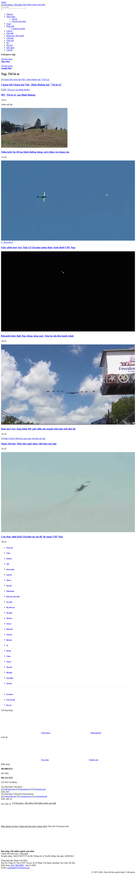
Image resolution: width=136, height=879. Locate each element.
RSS (45, 826)
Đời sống (9, 640)
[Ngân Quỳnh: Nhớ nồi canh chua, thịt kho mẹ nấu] (23, 438)
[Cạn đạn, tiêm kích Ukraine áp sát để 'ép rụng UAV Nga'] (68, 531)
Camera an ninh (18, 28)
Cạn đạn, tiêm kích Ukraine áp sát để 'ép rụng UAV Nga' (32, 536)
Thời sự (9, 14)
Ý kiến (8, 656)
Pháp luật (10, 26)
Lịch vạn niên (10, 699)
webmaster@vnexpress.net (18, 868)
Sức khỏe (10, 47)
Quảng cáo (93, 760)
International (96, 733)
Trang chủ (9, 547)
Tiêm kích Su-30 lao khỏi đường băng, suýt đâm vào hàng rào (35, 152)
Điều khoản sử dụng (9, 826)
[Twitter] (21, 847)
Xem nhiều (9, 678)
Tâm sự (8, 661)
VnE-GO (9, 574)
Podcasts (9, 558)
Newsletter (9, 694)
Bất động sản (10, 607)
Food (8, 24)
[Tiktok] (102, 847)
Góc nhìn (9, 602)
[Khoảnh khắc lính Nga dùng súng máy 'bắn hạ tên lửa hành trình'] (68, 331)
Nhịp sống (10, 16)
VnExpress (45, 733)
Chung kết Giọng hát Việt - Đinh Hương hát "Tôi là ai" (31, 84)
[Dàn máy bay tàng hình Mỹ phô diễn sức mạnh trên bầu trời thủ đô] (68, 424)
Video (3, 2)
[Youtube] (61, 847)
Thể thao (10, 38)
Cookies (39, 826)
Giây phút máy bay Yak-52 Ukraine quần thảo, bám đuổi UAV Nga (38, 247)
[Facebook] (89, 826)
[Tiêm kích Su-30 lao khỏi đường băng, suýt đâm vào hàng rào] (34, 147)
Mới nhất (9, 672)
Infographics (10, 569)
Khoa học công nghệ (15, 36)
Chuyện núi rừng (19, 21)
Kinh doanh (10, 591)
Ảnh (7, 564)
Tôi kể (14, 19)
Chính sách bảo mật (27, 826)
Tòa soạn (45, 760)
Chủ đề (9, 50)
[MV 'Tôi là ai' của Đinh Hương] (15, 90)
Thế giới (9, 33)
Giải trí (9, 31)
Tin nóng (9, 683)
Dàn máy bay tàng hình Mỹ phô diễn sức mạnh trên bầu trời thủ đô (38, 428)
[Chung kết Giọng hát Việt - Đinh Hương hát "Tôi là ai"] (25, 79)
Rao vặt (9, 705)
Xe (7, 43)
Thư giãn (9, 667)
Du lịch (9, 45)
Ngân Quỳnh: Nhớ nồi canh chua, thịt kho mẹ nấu (28, 443)
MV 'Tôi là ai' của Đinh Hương (18, 94)
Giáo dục (10, 40)
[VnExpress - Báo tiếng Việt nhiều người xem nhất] (23, 4)
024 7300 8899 (17, 865)
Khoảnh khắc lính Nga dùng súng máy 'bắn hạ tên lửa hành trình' (37, 335)
